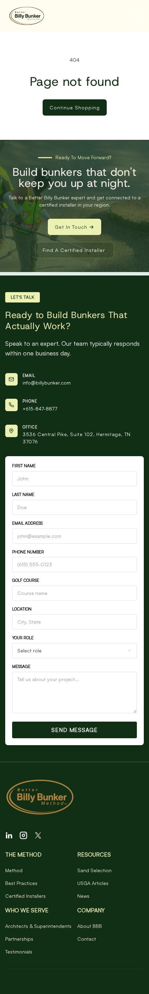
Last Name (23, 494)
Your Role (23, 637)
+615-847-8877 (40, 409)
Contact (86, 939)
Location (22, 609)
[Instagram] (23, 835)
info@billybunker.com (47, 383)
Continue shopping (75, 107)
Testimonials (18, 952)
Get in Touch (71, 227)
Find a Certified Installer (74, 250)
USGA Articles (92, 883)
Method (14, 870)
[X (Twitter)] (38, 835)
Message (21, 666)
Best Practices (21, 883)
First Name (24, 465)
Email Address (27, 523)
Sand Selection (94, 870)
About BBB (89, 926)
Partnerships (19, 939)
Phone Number (28, 551)
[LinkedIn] (9, 835)
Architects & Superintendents (38, 926)
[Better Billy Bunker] (74, 798)
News (83, 896)
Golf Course (25, 580)
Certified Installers (25, 896)
